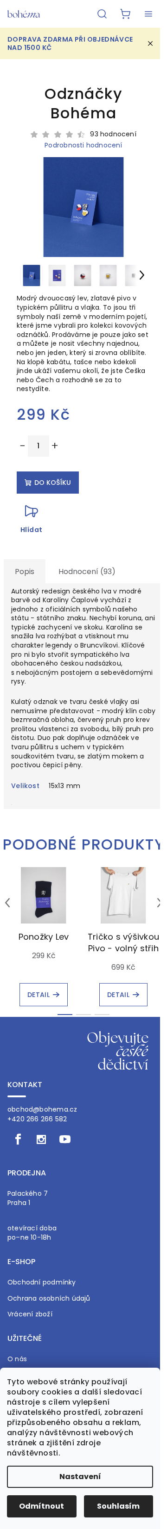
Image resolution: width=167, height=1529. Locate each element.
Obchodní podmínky (41, 1282)
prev (7, 902)
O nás (17, 1359)
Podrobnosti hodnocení (83, 145)
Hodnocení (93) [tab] (87, 571)
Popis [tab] (24, 571)
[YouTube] (65, 1139)
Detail (38, 994)
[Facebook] (18, 1139)
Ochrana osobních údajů (48, 1298)
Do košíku (52, 482)
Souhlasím (118, 1506)
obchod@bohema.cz (42, 1109)
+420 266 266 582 (37, 1119)
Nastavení (80, 1476)
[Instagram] (41, 1139)
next (159, 902)
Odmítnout (41, 1506)
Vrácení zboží (29, 1314)
